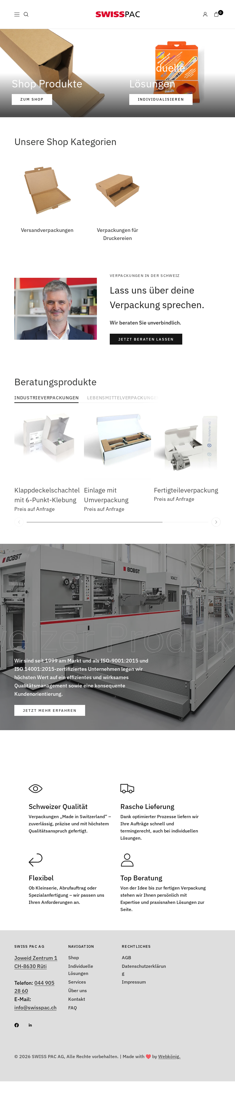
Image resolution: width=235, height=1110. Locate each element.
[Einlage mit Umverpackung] (117, 445)
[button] (146, 339)
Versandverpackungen (47, 230)
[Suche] (26, 14)
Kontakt (76, 999)
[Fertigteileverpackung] (187, 445)
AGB (126, 957)
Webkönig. (169, 1056)
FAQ (72, 1008)
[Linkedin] (34, 1025)
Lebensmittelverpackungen (123, 398)
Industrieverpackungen (46, 398)
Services (77, 982)
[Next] (216, 522)
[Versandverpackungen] (47, 190)
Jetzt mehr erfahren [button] (50, 710)
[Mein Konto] (205, 14)
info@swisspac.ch (35, 1007)
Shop (73, 957)
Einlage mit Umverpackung (106, 495)
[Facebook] (20, 1025)
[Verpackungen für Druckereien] (117, 190)
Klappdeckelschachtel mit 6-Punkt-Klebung (47, 495)
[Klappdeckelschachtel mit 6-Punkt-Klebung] (47, 445)
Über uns (77, 990)
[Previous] (18, 522)
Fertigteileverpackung (186, 490)
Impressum (134, 982)
